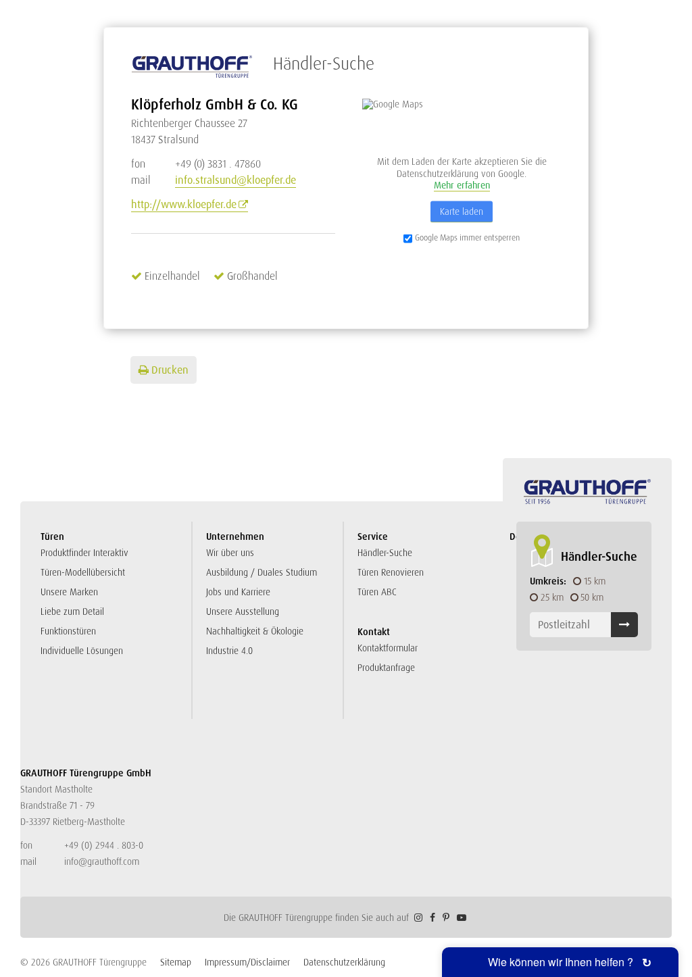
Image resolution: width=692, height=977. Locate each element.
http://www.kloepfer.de (184, 204)
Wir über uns (230, 553)
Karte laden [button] (461, 211)
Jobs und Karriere (238, 592)
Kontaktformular (387, 648)
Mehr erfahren (462, 185)
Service (372, 536)
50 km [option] (591, 597)
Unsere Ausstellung (242, 611)
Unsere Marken (69, 592)
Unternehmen (235, 536)
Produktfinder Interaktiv (84, 553)
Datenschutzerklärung (344, 962)
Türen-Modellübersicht (83, 572)
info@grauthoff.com (101, 861)
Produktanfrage (386, 667)
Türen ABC (377, 592)
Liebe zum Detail (72, 611)
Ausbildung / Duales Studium (261, 572)
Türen (52, 536)
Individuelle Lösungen (82, 651)
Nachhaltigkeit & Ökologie (254, 631)
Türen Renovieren (390, 572)
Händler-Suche (384, 553)
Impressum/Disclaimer (247, 962)
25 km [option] (552, 597)
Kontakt (373, 632)
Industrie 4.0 (229, 651)
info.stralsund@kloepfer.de (235, 180)
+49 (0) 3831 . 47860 (196, 164)
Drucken (170, 370)
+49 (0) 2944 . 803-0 (103, 845)
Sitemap (175, 962)
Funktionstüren (68, 631)
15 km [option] (595, 581)
